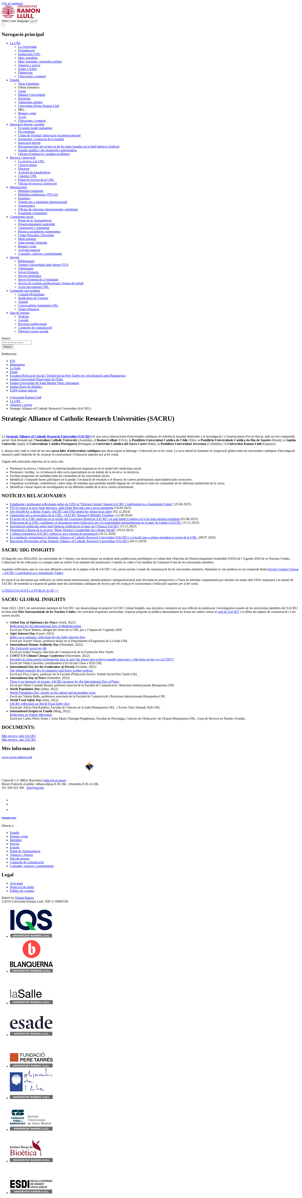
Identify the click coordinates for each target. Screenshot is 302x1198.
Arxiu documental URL (33, 287)
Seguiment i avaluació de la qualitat (41, 139)
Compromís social (21, 216)
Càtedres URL (27, 176)
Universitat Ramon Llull (25, 397)
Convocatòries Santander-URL (38, 305)
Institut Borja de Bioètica (26, 386)
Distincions (25, 72)
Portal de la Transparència (35, 220)
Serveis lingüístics (29, 276)
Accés (22, 117)
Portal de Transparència (25, 851)
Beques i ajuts (27, 113)
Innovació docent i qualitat (27, 124)
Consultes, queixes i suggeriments (40, 253)
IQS (12, 361)
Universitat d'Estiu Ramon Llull (38, 106)
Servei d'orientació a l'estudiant (38, 279)
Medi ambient (27, 239)
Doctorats (24, 98)
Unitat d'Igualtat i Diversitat (36, 235)
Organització (26, 50)
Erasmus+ (24, 198)
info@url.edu (35, 787)
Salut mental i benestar (32, 242)
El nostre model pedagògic (35, 128)
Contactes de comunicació (35, 327)
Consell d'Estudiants (31, 294)
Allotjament (25, 268)
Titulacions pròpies (30, 102)
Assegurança (26, 205)
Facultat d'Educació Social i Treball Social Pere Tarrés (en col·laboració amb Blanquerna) (68, 375)
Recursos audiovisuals (32, 324)
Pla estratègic (26, 131)
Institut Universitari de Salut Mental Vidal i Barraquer (44, 383)
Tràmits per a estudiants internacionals (42, 202)
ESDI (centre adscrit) (23, 390)
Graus (22, 91)
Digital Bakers (24, 897)
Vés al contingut (12, 3)
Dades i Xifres (27, 69)
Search (6, 338)
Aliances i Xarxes (21, 855)
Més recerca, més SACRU (19, 739)
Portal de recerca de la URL (36, 179)
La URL (15, 43)
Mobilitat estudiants (30, 191)
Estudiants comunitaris (32, 213)
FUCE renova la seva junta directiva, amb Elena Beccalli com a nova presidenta (61, 508)
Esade (14, 372)
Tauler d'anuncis (28, 309)
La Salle (15, 368)
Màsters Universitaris (31, 94)
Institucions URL (29, 54)
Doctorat (23, 168)
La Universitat (27, 46)
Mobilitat (16, 840)
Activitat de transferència (34, 172)
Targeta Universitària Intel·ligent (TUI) (43, 264)
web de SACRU (228, 611)
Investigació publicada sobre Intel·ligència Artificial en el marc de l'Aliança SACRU (64, 526)
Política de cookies (22, 890)
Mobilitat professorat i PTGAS (38, 194)
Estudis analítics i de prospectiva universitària (47, 150)
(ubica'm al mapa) (54, 780)
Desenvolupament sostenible (36, 224)
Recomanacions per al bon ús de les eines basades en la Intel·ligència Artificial (68, 146)
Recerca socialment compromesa (39, 231)
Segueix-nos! (9, 817)
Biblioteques (26, 261)
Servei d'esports (28, 272)
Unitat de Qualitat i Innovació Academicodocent (49, 135)
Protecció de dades (22, 887)
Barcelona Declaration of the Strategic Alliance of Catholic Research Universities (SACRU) (69, 541)
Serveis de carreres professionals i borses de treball (50, 283)
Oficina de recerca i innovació (37, 183)
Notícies (23, 316)
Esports (15, 847)
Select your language (15, 21)
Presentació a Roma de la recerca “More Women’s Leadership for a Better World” (63, 530)
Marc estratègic (28, 58)
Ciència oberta (27, 165)
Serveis (14, 257)
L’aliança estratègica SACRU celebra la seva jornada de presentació (54, 533)
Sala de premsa (19, 313)
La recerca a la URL (31, 161)
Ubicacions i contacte (32, 76)
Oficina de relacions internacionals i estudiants (48, 209)
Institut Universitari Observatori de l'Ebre (36, 379)
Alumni (23, 301)
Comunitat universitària (25, 290)
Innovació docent (29, 143)
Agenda (23, 320)
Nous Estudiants (28, 83)
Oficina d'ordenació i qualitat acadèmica (44, 154)
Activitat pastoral (29, 250)
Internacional (18, 187)
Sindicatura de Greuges (33, 298)
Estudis (14, 80)
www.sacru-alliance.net (17, 757)
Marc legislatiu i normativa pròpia (40, 61)
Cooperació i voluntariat (33, 228)
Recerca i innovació (23, 157)
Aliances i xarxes (29, 65)
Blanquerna (17, 364)
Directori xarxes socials (33, 331)
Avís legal (16, 883)
